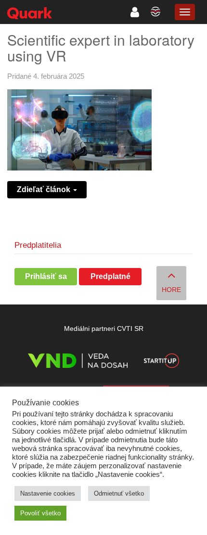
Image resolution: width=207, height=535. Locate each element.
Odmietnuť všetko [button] (119, 493)
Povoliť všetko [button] (40, 513)
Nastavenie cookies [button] (47, 493)
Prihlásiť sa (46, 276)
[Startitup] (161, 362)
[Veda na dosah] (78, 362)
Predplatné (110, 276)
